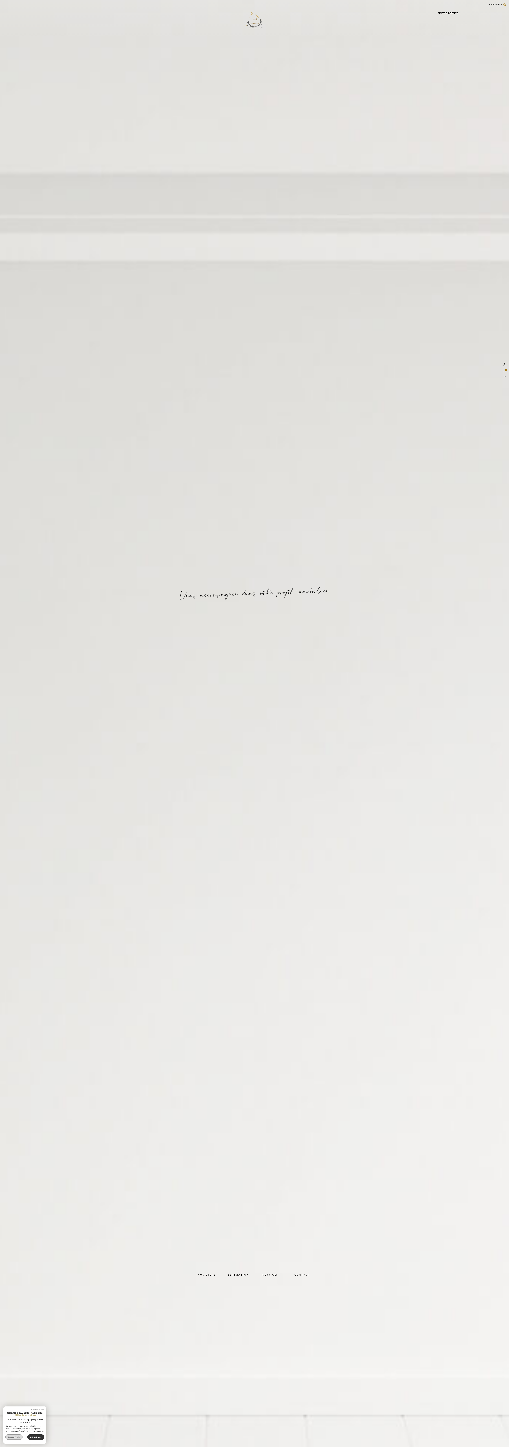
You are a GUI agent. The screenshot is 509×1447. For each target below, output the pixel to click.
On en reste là (36, 1409)
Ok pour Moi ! (35, 1437)
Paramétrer (14, 1437)
